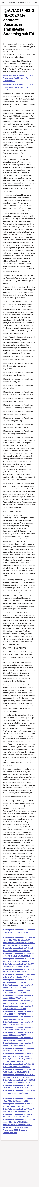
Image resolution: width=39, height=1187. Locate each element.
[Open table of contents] (36, 2)
